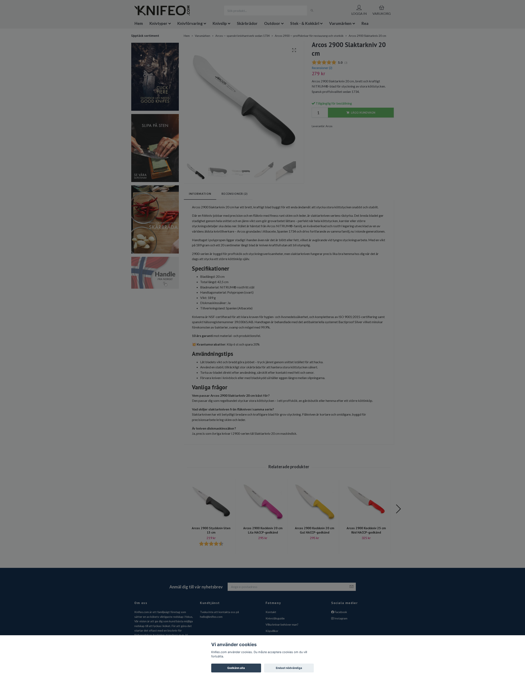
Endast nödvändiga (289, 668)
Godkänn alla (236, 668)
